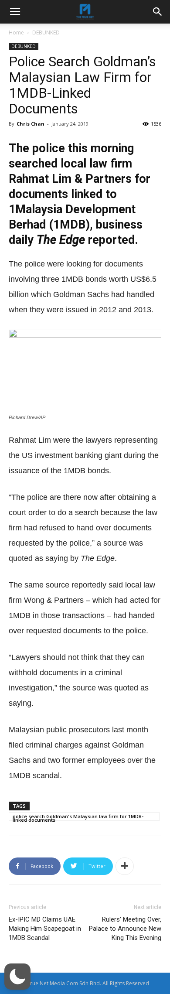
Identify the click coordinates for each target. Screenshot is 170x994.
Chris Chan (30, 123)
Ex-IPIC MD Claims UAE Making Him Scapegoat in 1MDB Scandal (45, 928)
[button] (17, 976)
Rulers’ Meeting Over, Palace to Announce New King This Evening (125, 928)
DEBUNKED (46, 32)
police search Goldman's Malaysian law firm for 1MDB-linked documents (78, 817)
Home (16, 32)
